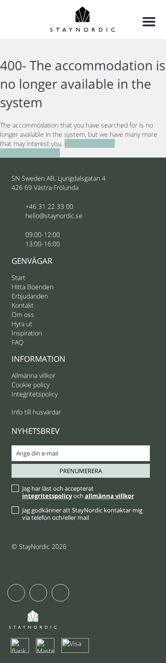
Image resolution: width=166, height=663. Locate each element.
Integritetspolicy (35, 393)
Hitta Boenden (32, 286)
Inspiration (27, 332)
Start (18, 277)
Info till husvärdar (36, 412)
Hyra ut (22, 323)
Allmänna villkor (33, 375)
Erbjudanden (30, 296)
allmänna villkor (109, 496)
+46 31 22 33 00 (49, 206)
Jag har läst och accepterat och (78, 492)
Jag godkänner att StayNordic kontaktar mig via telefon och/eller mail (82, 513)
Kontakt (23, 305)
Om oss (23, 314)
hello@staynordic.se (54, 215)
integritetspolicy (47, 496)
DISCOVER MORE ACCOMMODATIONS (57, 148)
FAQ (18, 342)
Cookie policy (30, 384)
